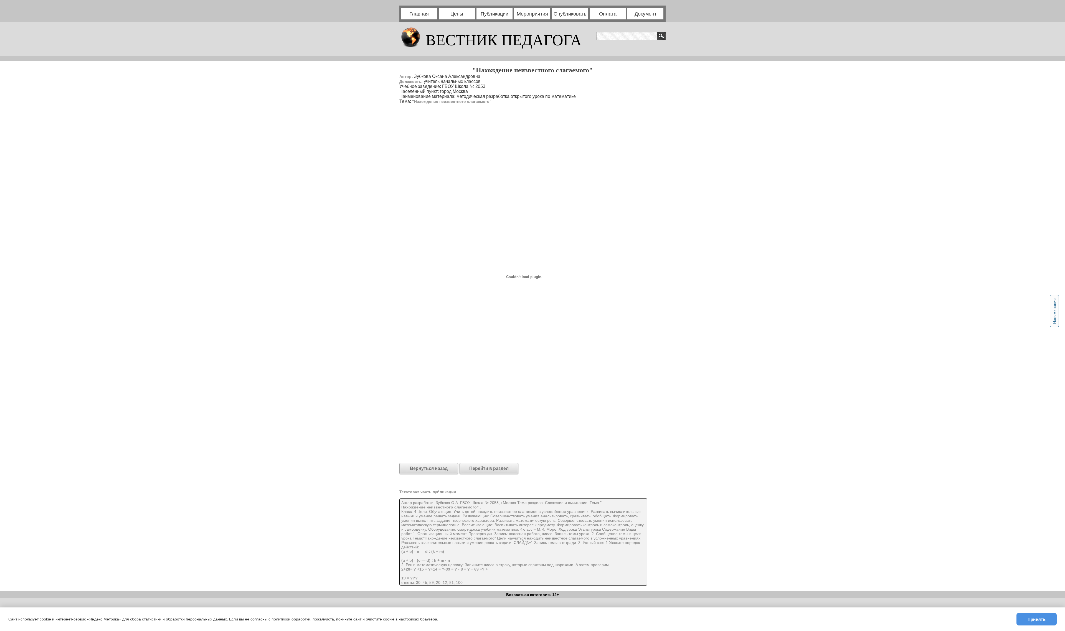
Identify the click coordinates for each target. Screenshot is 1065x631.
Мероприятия (532, 14)
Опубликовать (570, 14)
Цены (456, 14)
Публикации (494, 14)
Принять (1037, 619)
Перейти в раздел (489, 468)
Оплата (608, 14)
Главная (419, 14)
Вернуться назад (429, 468)
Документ (645, 14)
